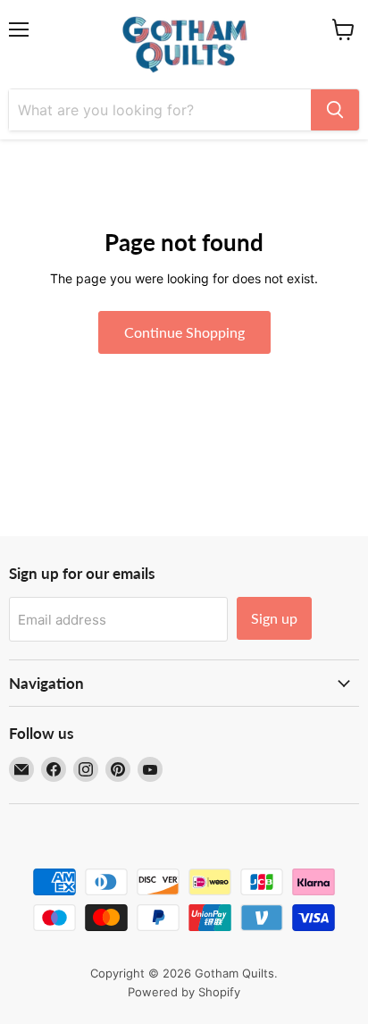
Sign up (274, 617)
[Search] (335, 109)
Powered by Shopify (184, 992)
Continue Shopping (184, 331)
